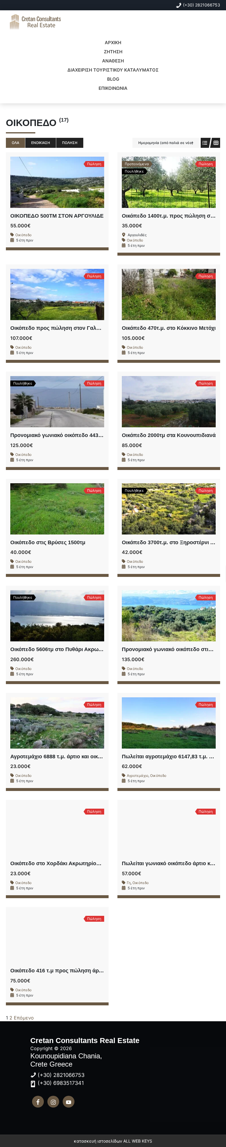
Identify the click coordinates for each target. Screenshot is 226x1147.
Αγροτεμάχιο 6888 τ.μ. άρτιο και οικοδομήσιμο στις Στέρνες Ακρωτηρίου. (100, 756)
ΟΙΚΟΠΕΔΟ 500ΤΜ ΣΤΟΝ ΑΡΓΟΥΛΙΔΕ (57, 216)
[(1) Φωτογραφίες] (156, 182)
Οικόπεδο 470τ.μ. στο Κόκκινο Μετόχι (169, 328)
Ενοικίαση (40, 142)
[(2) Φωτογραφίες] (44, 294)
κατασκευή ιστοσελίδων (98, 1140)
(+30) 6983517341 (61, 1083)
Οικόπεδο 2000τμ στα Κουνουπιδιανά (169, 435)
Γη (129, 882)
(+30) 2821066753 (201, 4)
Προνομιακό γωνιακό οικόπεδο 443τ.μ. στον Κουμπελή (79, 435)
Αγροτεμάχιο (137, 775)
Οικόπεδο (23, 235)
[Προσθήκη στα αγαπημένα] (57, 182)
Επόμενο (24, 1018)
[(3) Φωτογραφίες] (44, 402)
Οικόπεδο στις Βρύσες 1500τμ (47, 542)
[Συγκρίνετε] (70, 182)
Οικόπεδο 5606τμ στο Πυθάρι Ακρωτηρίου (62, 649)
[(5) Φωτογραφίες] (44, 509)
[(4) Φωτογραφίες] (44, 616)
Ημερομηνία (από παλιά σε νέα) (165, 142)
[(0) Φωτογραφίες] (44, 182)
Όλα (15, 142)
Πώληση (69, 142)
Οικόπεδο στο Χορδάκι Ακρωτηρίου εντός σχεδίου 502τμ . (82, 863)
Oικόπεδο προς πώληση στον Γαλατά (57, 328)
